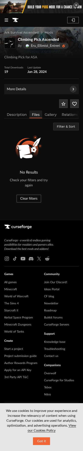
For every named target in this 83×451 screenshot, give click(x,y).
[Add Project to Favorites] (63, 103)
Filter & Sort (66, 126)
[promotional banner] (41, 6)
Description (17, 115)
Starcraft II (11, 310)
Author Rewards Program (20, 363)
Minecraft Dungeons (17, 324)
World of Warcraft (16, 296)
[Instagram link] (6, 258)
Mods (49, 32)
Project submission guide (20, 356)
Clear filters (28, 198)
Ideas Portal (51, 289)
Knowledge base (54, 341)
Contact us (51, 356)
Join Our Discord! (55, 282)
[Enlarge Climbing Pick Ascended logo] (9, 43)
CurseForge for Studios (59, 380)
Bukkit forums (53, 317)
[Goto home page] (15, 20)
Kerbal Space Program (18, 317)
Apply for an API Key (17, 370)
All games (10, 282)
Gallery (51, 115)
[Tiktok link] (14, 258)
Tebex (48, 387)
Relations (70, 115)
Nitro (47, 394)
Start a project (13, 349)
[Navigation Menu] (6, 20)
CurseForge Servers (56, 324)
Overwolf (50, 373)
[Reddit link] (47, 258)
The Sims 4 (11, 303)
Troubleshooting (54, 349)
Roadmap (50, 310)
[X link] (39, 258)
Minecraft (10, 289)
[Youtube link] (23, 258)
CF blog (49, 296)
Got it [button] (41, 441)
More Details (16, 89)
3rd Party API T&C (16, 377)
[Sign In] (73, 20)
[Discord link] (31, 258)
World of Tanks (14, 331)
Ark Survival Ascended (21, 32)
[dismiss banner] (76, 5)
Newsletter (51, 303)
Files (36, 115)
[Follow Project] (74, 103)
